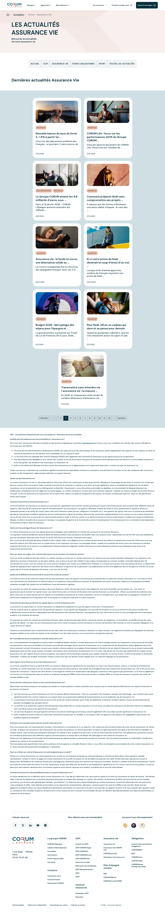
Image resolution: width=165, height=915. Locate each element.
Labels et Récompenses (57, 848)
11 (105, 418)
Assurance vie (109, 844)
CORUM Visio (137, 857)
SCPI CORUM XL (81, 851)
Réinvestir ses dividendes (85, 866)
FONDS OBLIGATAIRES (83, 63)
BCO (133, 853)
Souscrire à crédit (82, 862)
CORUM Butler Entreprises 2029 (139, 865)
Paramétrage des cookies (59, 905)
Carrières (51, 862)
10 (100, 418)
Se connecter (98, 5)
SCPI (45, 63)
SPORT (102, 63)
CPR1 (77, 877)
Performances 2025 (55, 858)
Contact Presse (53, 879)
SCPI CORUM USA (82, 858)
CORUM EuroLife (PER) (113, 881)
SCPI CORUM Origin (83, 848)
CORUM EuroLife (110, 853)
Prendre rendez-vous (120, 5)
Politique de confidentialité (37, 905)
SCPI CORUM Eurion (83, 855)
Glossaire (79, 897)
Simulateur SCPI (82, 893)
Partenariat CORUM (55, 883)
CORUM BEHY (137, 850)
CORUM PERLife (110, 877)
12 (109, 418)
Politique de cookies (78, 905)
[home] (14, 5)
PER (105, 874)
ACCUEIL (35, 63)
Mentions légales (18, 905)
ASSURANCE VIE (60, 63)
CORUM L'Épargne (54, 844)
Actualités (51, 851)
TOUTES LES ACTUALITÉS (122, 63)
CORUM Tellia (137, 861)
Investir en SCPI (81, 844)
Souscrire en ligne (145, 5)
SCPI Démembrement (84, 869)
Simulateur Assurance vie (114, 857)
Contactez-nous (54, 876)
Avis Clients (52, 855)
